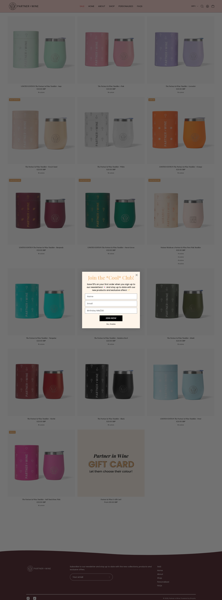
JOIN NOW (111, 318)
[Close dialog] (136, 275)
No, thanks (111, 324)
